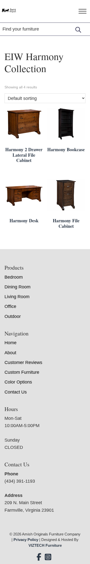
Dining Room (17, 286)
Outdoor (12, 316)
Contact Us (15, 392)
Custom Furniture (21, 372)
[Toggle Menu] (82, 11)
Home (10, 342)
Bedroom (13, 277)
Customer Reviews (23, 362)
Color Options (18, 382)
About (10, 352)
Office (10, 306)
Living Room (17, 296)
